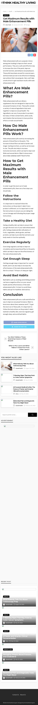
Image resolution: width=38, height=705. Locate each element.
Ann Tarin (8, 25)
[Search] (35, 2)
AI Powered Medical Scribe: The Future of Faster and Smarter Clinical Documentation (24, 389)
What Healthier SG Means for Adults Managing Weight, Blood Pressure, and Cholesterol (18, 654)
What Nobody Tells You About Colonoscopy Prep (23, 364)
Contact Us (15, 695)
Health (6, 15)
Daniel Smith (19, 368)
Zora (17, 394)
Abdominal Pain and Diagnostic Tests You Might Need (23, 402)
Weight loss (8, 649)
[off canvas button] (2, 2)
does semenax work (13, 156)
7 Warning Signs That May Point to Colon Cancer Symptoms (24, 376)
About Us (23, 695)
